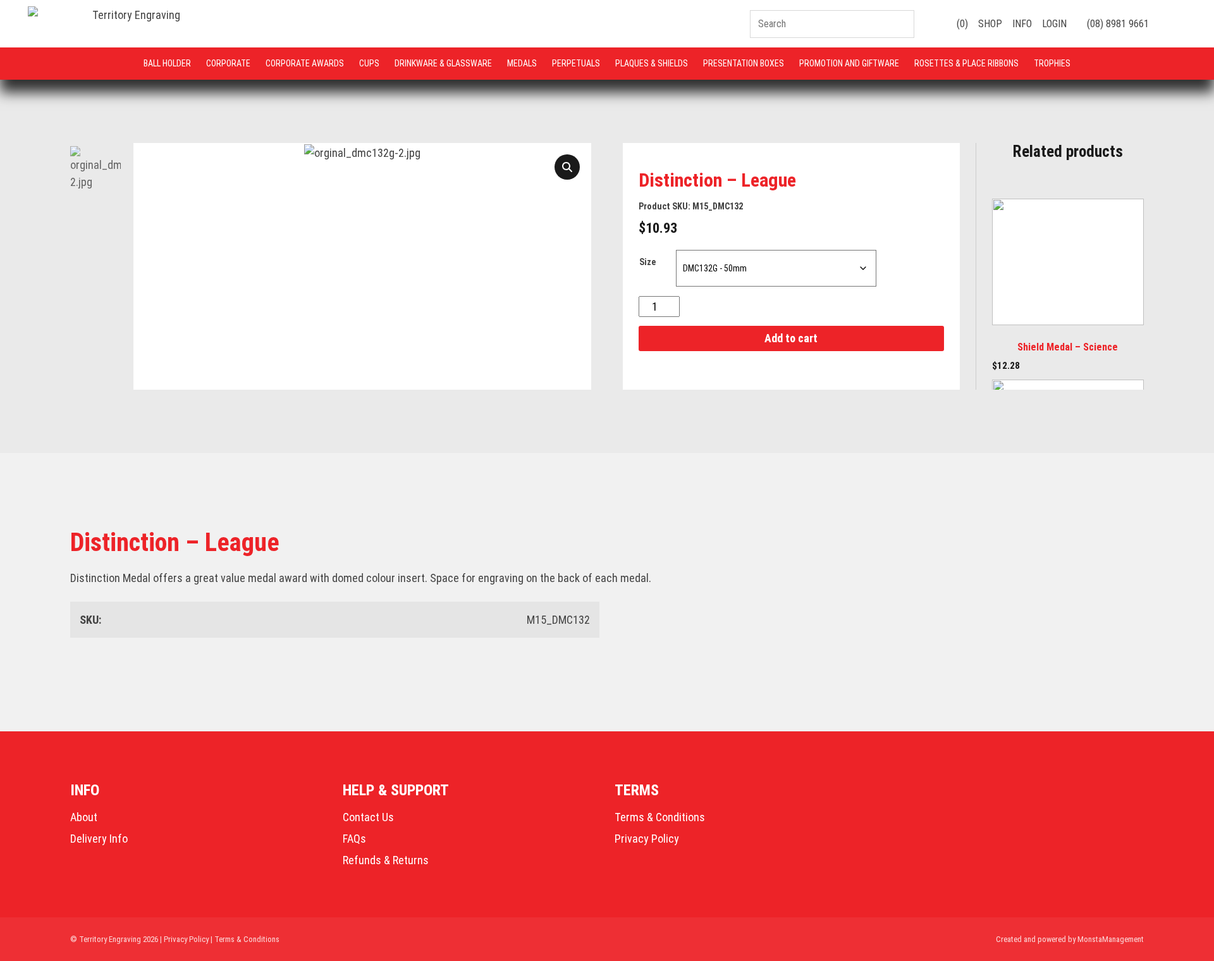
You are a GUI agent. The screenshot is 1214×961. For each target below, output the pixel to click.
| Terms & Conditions (245, 939)
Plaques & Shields (651, 63)
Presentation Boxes (743, 63)
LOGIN (1054, 24)
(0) (961, 24)
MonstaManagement (1110, 939)
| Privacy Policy (184, 939)
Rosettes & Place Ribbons (966, 63)
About (83, 817)
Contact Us (368, 817)
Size (647, 262)
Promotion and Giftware (849, 63)
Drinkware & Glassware (443, 63)
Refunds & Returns (386, 860)
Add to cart (791, 338)
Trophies (1052, 63)
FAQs (354, 838)
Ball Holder (167, 63)
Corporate (228, 63)
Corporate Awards (305, 63)
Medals (522, 63)
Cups (369, 63)
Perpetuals (576, 63)
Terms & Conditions (660, 817)
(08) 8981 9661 (1116, 24)
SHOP (990, 24)
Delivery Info (99, 838)
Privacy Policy (647, 838)
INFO (1022, 24)
